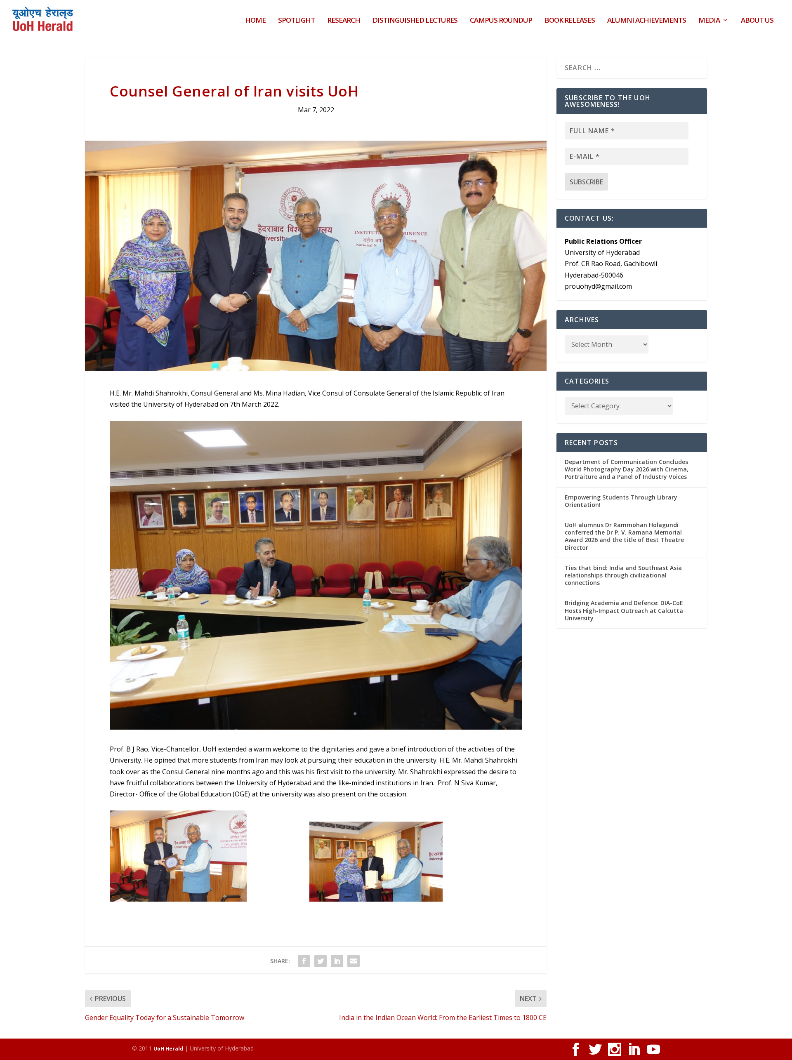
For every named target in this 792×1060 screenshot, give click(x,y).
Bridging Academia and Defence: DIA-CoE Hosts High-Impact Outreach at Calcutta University (624, 610)
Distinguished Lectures (414, 21)
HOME (255, 21)
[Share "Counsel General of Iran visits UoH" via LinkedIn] (337, 961)
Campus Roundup (501, 21)
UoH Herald (168, 1048)
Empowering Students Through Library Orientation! (621, 501)
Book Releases (569, 21)
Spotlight (296, 21)
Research (343, 21)
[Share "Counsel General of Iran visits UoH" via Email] (353, 961)
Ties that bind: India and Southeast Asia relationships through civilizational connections (623, 575)
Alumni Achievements (646, 21)
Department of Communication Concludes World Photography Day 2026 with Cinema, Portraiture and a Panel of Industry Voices (626, 469)
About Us (757, 21)
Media (709, 21)
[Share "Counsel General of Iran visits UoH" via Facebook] (304, 961)
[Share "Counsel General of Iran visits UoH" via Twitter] (320, 961)
